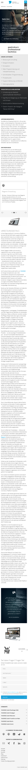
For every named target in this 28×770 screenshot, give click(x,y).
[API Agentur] (25, 18)
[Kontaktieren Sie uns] (25, 4)
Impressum (4, 756)
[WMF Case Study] (7, 650)
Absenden (5, 697)
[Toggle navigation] (2, 2)
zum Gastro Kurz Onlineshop (11, 39)
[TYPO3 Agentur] (25, 21)
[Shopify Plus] (24, 734)
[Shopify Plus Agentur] (25, 13)
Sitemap (3, 759)
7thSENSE (23, 271)
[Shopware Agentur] (25, 7)
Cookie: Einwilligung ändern (8, 761)
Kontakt (3, 749)
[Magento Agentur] (25, 10)
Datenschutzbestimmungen (13, 692)
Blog (2, 754)
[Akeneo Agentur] (25, 16)
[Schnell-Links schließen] (25, 2)
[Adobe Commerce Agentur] (14, 734)
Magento (3, 437)
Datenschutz (4, 757)
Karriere (3, 752)
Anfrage (3, 750)
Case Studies (9, 6)
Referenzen (3, 6)
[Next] (24, 213)
